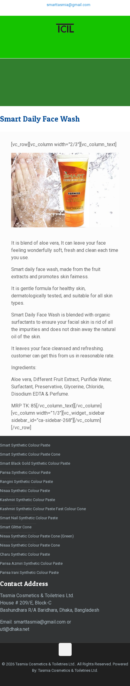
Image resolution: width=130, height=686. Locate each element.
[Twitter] (69, 12)
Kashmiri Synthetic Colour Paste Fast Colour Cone (43, 509)
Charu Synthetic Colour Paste (25, 554)
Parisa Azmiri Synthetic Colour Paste (31, 563)
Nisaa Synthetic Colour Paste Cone (30, 545)
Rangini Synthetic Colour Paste (26, 481)
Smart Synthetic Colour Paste (25, 445)
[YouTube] (77, 12)
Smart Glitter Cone (15, 527)
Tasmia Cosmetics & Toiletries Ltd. (68, 670)
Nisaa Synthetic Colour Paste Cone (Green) (37, 536)
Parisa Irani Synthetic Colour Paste (29, 572)
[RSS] (85, 12)
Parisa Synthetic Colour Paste (25, 472)
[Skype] (45, 12)
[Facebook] (53, 12)
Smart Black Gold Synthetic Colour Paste (35, 463)
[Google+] (61, 12)
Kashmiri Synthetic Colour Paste (27, 499)
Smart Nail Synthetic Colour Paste (29, 518)
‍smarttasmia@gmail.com (68, 4)
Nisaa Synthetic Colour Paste (25, 490)
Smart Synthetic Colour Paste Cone (30, 454)
